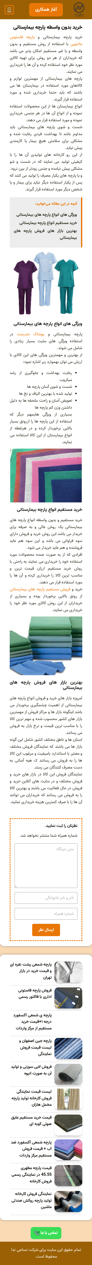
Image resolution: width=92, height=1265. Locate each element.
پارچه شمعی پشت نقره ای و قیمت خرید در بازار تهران (31, 971)
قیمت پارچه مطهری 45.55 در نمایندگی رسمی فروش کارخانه (32, 1175)
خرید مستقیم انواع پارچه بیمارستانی (48, 223)
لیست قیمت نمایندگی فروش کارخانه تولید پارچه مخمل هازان (32, 1098)
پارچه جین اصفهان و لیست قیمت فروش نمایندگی (35, 1047)
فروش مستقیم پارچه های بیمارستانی (40, 589)
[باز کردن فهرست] (9, 9)
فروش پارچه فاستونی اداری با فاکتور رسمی (35, 993)
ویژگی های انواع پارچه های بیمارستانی (46, 214)
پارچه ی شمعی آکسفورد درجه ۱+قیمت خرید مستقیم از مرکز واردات (32, 1022)
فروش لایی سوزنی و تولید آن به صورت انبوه (31, 1070)
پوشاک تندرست (30, 334)
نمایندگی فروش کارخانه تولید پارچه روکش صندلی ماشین (32, 1200)
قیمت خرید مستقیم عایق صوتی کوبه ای (31, 1121)
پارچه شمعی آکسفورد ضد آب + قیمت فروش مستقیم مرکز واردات (31, 1149)
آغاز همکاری (46, 9)
